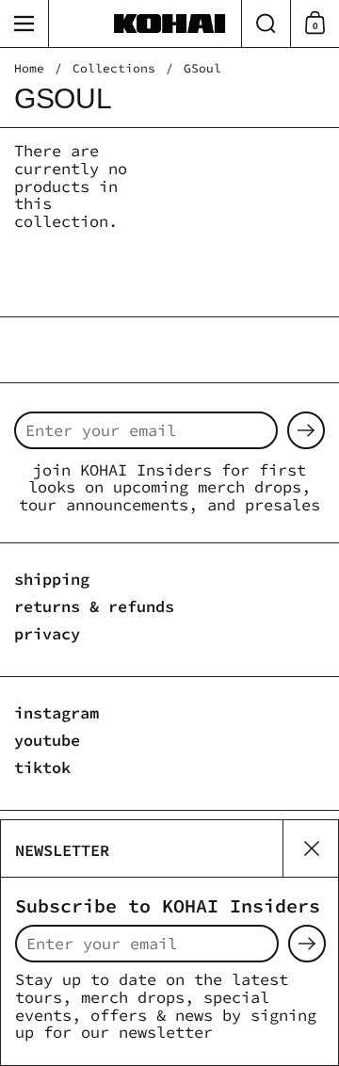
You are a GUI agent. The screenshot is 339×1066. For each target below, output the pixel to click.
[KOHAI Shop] (169, 23)
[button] (265, 23)
